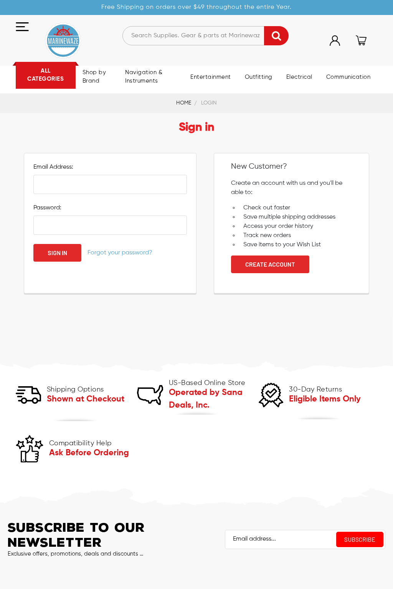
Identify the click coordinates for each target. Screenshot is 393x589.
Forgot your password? (120, 253)
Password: (47, 208)
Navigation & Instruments (143, 77)
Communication (348, 77)
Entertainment (210, 77)
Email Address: (53, 167)
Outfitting (258, 77)
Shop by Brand (94, 77)
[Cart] (361, 40)
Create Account (270, 264)
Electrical (299, 77)
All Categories (45, 75)
